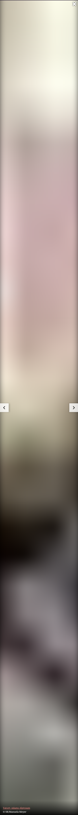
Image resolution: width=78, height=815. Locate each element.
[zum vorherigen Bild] (4, 407)
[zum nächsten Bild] (73, 407)
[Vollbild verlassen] (74, 4)
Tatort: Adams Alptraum (16, 808)
